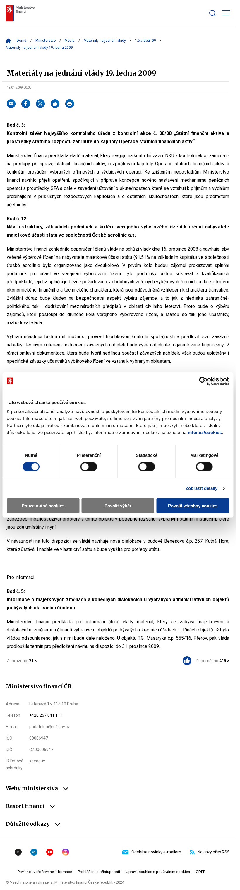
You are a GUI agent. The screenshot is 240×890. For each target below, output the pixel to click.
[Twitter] (40, 103)
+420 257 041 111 (45, 715)
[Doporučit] (55, 103)
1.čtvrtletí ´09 (145, 41)
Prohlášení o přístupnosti (99, 872)
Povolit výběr (117, 505)
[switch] (88, 466)
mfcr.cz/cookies (205, 432)
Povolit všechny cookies (192, 505)
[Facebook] (25, 103)
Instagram (65, 852)
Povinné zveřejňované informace (45, 872)
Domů (21, 41)
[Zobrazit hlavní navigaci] (226, 13)
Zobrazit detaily (202, 487)
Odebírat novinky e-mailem (156, 852)
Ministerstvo (45, 41)
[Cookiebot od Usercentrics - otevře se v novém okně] (203, 381)
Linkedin (33, 852)
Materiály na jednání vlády (105, 41)
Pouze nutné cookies (43, 505)
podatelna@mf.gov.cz (49, 726)
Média (70, 41)
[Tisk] (69, 103)
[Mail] (11, 103)
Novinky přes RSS (214, 852)
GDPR (200, 872)
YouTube (49, 852)
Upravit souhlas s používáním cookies (158, 872)
